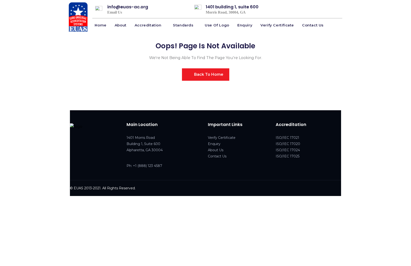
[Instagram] (93, 142)
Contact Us (217, 156)
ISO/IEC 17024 (288, 150)
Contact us (312, 25)
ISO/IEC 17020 (288, 144)
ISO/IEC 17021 (287, 138)
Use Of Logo (217, 25)
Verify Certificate (277, 25)
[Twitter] (83, 142)
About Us (215, 150)
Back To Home (208, 74)
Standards (183, 25)
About (121, 25)
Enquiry (244, 25)
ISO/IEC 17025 (287, 156)
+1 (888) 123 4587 (147, 166)
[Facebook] (73, 142)
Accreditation (148, 25)
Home (100, 25)
